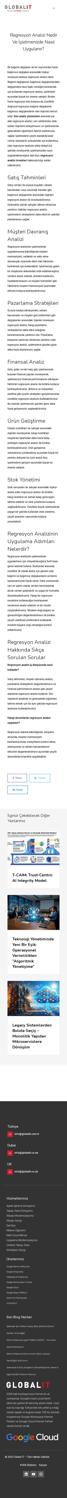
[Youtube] (33, 1474)
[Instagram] (41, 1474)
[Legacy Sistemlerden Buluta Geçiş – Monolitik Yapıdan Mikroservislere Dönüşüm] (33, 1018)
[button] (54, 8)
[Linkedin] (26, 1474)
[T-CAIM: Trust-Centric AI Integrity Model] (33, 859)
